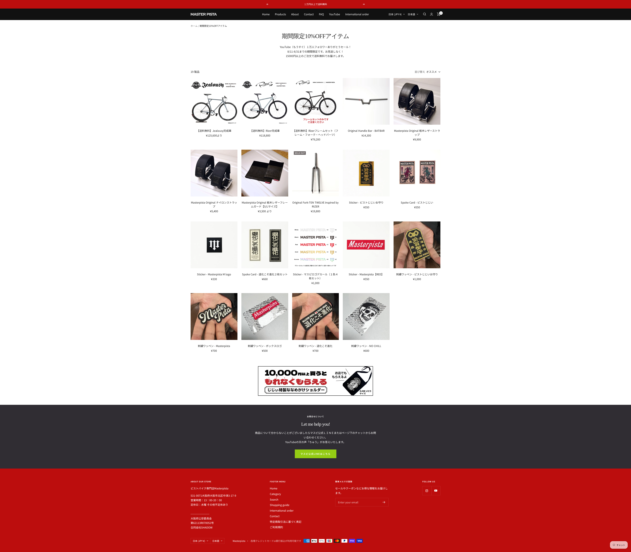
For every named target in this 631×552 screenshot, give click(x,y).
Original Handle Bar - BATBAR (366, 131)
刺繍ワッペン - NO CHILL (366, 346)
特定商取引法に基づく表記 (285, 522)
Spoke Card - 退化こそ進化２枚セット (265, 274)
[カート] (438, 14)
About (295, 14)
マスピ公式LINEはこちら (316, 453)
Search (274, 499)
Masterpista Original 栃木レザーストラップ (417, 133)
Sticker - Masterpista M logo (214, 274)
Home (266, 14)
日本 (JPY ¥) (395, 14)
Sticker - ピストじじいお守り (366, 202)
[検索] (424, 14)
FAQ (321, 14)
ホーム (194, 25)
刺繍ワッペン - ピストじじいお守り (417, 274)
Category (275, 494)
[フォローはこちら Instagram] (426, 490)
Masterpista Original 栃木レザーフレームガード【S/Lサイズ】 (265, 204)
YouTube (334, 14)
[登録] (384, 502)
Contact (309, 14)
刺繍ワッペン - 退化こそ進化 (315, 346)
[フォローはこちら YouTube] (435, 490)
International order (357, 14)
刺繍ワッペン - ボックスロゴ (265, 346)
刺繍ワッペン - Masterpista (214, 346)
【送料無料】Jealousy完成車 (214, 131)
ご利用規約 (276, 527)
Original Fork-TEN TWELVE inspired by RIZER (315, 204)
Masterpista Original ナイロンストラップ (214, 204)
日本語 (411, 14)
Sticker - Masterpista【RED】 (366, 274)
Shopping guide (279, 505)
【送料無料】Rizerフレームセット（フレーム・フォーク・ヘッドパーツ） (315, 133)
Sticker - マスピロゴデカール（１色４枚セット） (315, 276)
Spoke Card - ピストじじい (417, 202)
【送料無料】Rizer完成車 (265, 131)
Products (280, 14)
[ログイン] (431, 14)
